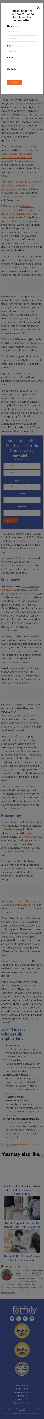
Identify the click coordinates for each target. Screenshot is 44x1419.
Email (14, 46)
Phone (10, 57)
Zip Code (11, 69)
